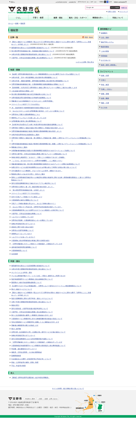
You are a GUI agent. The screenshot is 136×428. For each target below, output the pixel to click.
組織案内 (104, 33)
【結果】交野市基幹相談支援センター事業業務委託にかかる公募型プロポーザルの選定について (45, 74)
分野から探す (112, 11)
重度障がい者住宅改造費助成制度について (26, 282)
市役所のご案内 (30, 399)
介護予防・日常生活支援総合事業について (26, 214)
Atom (91, 37)
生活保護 (14, 254)
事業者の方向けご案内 (19, 147)
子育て (103, 80)
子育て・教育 (38, 18)
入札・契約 (105, 37)
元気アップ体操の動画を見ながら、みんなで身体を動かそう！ (33, 204)
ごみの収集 (105, 51)
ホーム (10, 23)
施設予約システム (107, 42)
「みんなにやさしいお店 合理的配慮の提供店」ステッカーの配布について (37, 111)
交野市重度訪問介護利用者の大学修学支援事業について (31, 98)
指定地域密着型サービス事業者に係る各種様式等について (32, 279)
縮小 (95, 2)
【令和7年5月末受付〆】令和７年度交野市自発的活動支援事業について (37, 125)
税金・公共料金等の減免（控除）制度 (24, 362)
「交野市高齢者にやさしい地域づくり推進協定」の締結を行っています (36, 244)
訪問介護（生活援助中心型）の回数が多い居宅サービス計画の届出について (38, 332)
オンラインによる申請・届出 (21, 272)
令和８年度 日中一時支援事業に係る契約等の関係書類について (34, 77)
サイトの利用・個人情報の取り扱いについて (68, 389)
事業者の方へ (97, 18)
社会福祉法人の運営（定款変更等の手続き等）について (31, 359)
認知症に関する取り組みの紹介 (22, 227)
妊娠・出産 (105, 75)
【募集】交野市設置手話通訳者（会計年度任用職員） (30, 378)
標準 (92, 2)
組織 (16, 23)
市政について (117, 18)
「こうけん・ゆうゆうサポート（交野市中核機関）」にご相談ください (36, 161)
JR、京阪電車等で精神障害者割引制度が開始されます (30, 108)
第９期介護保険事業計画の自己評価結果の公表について (31, 94)
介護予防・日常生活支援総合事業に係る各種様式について (32, 58)
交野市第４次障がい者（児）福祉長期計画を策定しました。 (32, 187)
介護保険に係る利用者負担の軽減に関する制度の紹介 (30, 240)
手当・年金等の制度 (18, 366)
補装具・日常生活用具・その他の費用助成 (26, 352)
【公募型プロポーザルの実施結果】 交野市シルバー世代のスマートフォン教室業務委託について (46, 286)
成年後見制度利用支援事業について (24, 247)
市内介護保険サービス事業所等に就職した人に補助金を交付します (35, 322)
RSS (86, 37)
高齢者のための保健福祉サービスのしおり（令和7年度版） (32, 101)
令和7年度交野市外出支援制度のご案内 (25, 135)
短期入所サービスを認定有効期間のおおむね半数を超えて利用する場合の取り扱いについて (44, 167)
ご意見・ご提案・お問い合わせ (48, 399)
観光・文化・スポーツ (78, 18)
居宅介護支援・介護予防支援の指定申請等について (29, 309)
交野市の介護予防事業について (22, 230)
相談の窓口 (15, 305)
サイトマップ (123, 11)
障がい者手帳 (16, 329)
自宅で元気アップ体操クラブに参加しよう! (26, 197)
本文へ (13, 2)
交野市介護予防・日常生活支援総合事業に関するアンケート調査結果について (39, 154)
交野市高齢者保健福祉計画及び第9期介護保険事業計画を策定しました (36, 131)
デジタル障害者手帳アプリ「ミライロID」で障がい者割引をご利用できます (38, 276)
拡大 (88, 2)
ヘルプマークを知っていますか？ (23, 237)
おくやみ (104, 107)
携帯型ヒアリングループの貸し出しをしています (28, 118)
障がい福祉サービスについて (21, 289)
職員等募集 (105, 47)
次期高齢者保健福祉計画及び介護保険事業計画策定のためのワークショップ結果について (43, 151)
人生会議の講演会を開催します (22, 91)
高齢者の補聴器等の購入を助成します (24, 325)
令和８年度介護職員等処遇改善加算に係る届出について (31, 54)
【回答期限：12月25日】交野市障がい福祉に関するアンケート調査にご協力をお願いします (44, 88)
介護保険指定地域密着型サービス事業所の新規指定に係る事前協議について (38, 346)
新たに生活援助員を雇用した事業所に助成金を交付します (32, 315)
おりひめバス (106, 60)
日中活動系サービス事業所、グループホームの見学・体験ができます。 (36, 171)
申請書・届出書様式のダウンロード (24, 349)
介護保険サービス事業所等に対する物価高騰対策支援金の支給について (36, 319)
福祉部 (22, 23)
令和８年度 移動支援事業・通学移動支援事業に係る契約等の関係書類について (40, 81)
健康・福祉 (58, 18)
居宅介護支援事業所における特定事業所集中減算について (32, 339)
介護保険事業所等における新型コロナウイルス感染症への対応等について (37, 210)
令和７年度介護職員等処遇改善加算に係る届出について (31, 302)
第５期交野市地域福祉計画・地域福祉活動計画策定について (32, 51)
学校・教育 (105, 85)
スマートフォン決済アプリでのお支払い (25, 104)
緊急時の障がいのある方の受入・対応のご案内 (28, 174)
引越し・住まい (106, 89)
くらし (18, 18)
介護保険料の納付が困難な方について (24, 200)
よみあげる (72, 2)
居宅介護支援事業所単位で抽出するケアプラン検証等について (33, 183)
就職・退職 (105, 94)
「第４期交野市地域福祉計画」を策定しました (28, 190)
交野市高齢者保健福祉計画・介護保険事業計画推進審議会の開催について (37, 84)
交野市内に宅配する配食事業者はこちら (25, 114)
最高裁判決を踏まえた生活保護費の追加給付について (30, 48)
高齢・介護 (105, 103)
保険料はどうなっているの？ (21, 234)
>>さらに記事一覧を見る (85, 62)
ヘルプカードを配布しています (22, 217)
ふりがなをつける (61, 2)
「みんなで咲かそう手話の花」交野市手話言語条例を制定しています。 (36, 207)
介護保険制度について (19, 250)
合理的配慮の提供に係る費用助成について (26, 121)
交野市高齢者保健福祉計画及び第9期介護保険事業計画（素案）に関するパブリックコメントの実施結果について (51, 144)
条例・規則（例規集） (109, 65)
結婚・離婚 (105, 98)
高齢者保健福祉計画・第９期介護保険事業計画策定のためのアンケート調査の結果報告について (45, 164)
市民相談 (104, 56)
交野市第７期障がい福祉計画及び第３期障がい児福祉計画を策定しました (37, 128)
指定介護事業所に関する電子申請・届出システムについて (32, 298)
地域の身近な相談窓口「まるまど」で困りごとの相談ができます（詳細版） (38, 157)
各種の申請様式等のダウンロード (23, 224)
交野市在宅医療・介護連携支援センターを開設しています (32, 220)
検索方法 (124, 7)
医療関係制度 (16, 356)
